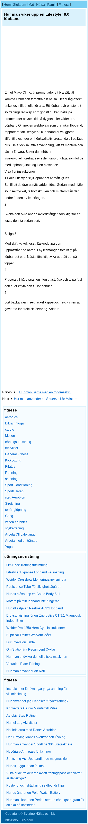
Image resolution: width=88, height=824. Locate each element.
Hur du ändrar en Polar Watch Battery (33, 792)
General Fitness (16, 454)
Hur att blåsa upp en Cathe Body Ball (33, 594)
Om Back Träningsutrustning (26, 565)
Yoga (9, 547)
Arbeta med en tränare (21, 540)
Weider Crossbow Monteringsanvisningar (36, 579)
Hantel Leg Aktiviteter (21, 722)
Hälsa (40, 4)
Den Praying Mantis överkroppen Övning (35, 737)
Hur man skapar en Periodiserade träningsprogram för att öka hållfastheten (45, 802)
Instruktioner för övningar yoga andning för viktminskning (36, 691)
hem (7, 4)
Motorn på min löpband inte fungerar (32, 601)
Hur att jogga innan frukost (25, 766)
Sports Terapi (14, 491)
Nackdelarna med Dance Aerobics (31, 730)
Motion (10, 435)
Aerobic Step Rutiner (21, 715)
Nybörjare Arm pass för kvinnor (28, 751)
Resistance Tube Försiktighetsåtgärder (34, 586)
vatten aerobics (16, 522)
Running (11, 472)
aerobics (11, 417)
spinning (11, 479)
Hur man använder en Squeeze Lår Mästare (46, 399)
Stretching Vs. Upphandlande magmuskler (37, 758)
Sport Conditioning (18, 485)
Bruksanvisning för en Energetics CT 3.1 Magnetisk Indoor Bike (43, 618)
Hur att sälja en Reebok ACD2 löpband (34, 608)
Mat (31, 4)
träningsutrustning (18, 442)
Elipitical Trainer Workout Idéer (28, 635)
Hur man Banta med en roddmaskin (45, 392)
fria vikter (11, 448)
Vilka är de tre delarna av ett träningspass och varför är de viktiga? (43, 775)
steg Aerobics (15, 497)
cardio (9, 429)
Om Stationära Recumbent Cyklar (30, 649)
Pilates (10, 466)
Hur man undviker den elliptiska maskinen (36, 656)
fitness (64, 4)
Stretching (12, 503)
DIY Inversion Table (20, 642)
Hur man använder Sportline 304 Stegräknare (39, 744)
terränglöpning (15, 509)
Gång (9, 516)
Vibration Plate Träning (23, 664)
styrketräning (14, 528)
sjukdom (19, 4)
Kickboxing (13, 460)
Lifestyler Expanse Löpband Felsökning (35, 572)
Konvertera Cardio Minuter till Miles (31, 708)
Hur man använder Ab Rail (25, 671)
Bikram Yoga (14, 423)
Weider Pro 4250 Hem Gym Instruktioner (35, 628)
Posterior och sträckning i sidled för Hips (35, 785)
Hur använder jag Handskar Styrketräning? (37, 701)
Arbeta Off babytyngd (20, 534)
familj (51, 4)
